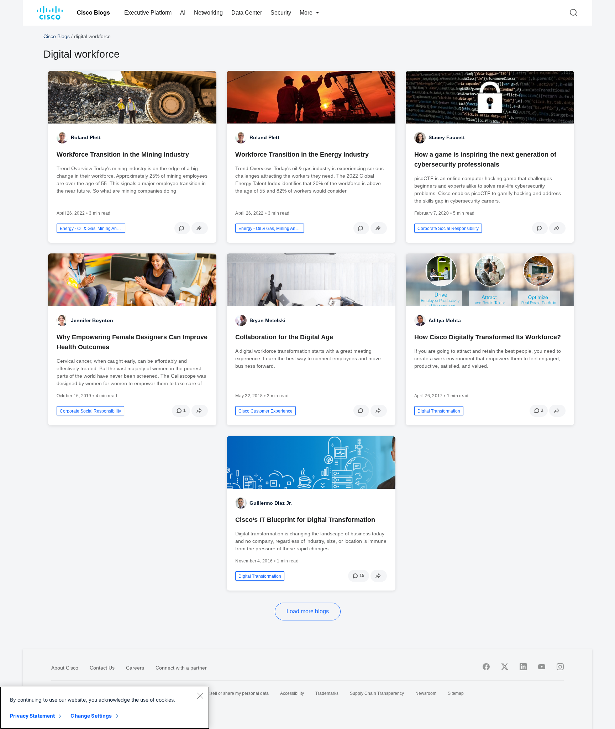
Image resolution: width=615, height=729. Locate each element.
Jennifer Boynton (92, 320)
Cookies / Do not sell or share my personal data (223, 693)
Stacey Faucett (447, 137)
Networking (208, 13)
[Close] (200, 695)
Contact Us (102, 668)
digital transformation (438, 411)
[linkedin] (523, 666)
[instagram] (560, 666)
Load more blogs (308, 611)
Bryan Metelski (267, 320)
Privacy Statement (32, 716)
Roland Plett (86, 137)
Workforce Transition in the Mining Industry (123, 154)
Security (280, 13)
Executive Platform (148, 13)
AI (182, 13)
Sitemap (456, 693)
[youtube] (541, 666)
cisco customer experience (265, 411)
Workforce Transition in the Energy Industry (302, 154)
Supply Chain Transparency (377, 693)
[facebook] (486, 666)
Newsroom (425, 693)
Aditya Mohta (445, 320)
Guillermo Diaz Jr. (270, 503)
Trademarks (326, 693)
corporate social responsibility (448, 228)
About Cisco (64, 668)
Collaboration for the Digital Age (284, 337)
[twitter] (504, 666)
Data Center (246, 13)
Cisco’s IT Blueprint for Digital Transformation (305, 519)
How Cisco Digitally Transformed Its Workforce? (487, 337)
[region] (104, 707)
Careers (135, 668)
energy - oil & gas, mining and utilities (91, 228)
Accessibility (292, 693)
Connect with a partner (181, 668)
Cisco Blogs (93, 13)
